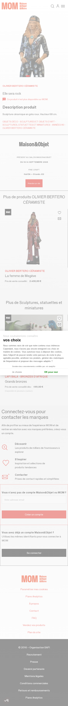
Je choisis (17, 372)
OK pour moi (51, 372)
